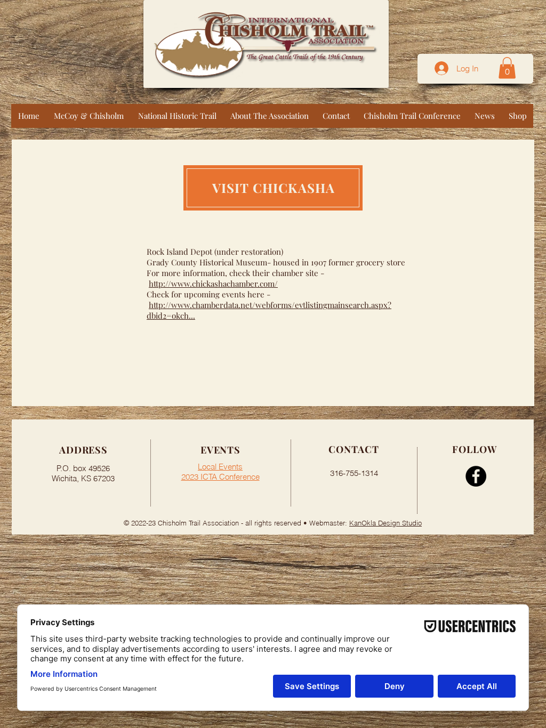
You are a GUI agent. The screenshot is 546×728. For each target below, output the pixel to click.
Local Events (220, 467)
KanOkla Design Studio (385, 523)
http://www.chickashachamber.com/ (213, 283)
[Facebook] (475, 476)
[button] (507, 68)
